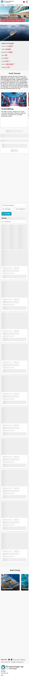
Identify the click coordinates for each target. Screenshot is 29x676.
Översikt (3, 20)
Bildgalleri (18, 20)
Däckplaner (25, 20)
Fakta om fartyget (10, 20)
